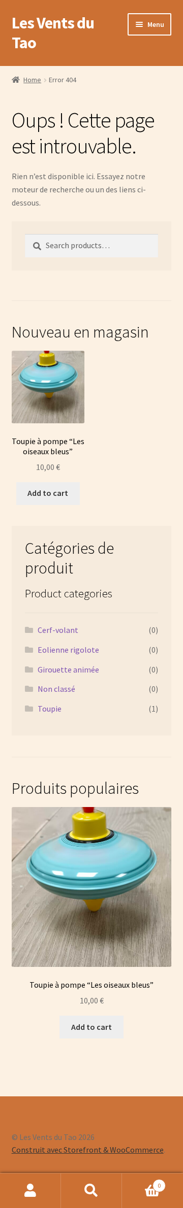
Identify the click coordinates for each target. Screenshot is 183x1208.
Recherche (91, 1190)
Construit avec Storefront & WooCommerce (88, 1150)
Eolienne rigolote (68, 650)
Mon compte (30, 1190)
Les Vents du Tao (53, 33)
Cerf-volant (58, 630)
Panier (141, 1182)
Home (32, 79)
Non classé (56, 689)
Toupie (50, 708)
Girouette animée (68, 669)
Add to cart (47, 493)
